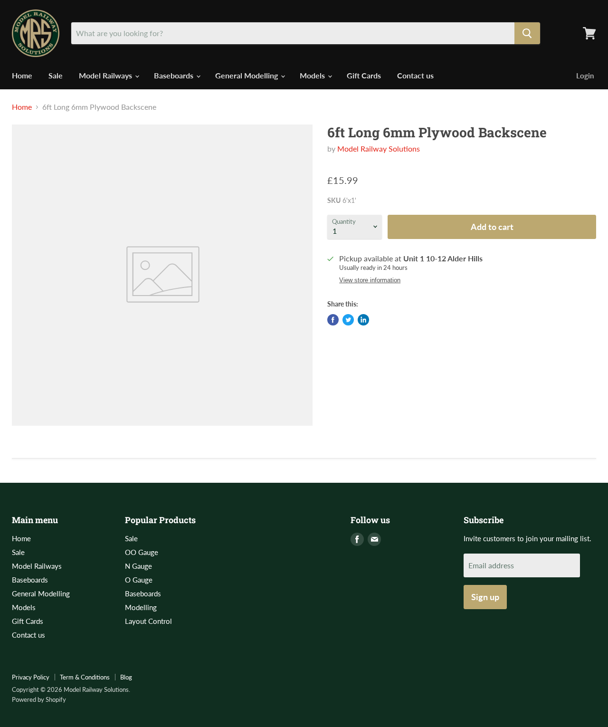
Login (585, 75)
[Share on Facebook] (333, 319)
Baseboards (174, 75)
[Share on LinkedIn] (363, 319)
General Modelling (247, 75)
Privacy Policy (30, 677)
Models (313, 75)
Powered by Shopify (39, 699)
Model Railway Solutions (378, 148)
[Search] (527, 33)
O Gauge (138, 579)
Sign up (485, 597)
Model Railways (106, 75)
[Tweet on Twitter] (348, 319)
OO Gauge (141, 552)
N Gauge (138, 566)
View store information (369, 280)
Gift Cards (364, 75)
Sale (55, 75)
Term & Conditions (85, 677)
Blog (126, 677)
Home (22, 75)
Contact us (415, 75)
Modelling (141, 607)
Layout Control (148, 621)
